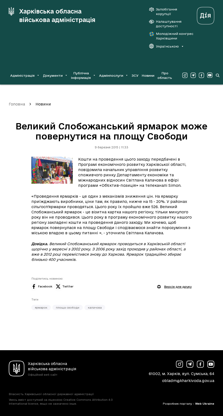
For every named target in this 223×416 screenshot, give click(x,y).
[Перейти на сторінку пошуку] (217, 75)
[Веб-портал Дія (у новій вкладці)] (205, 14)
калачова (95, 307)
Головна (17, 104)
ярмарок (41, 307)
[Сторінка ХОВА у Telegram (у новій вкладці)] (193, 75)
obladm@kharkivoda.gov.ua (188, 381)
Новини (148, 75)
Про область (164, 75)
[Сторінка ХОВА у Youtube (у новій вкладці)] (209, 75)
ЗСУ (135, 75)
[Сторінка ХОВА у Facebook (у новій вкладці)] (201, 75)
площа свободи (67, 307)
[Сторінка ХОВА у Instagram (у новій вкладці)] (185, 75)
